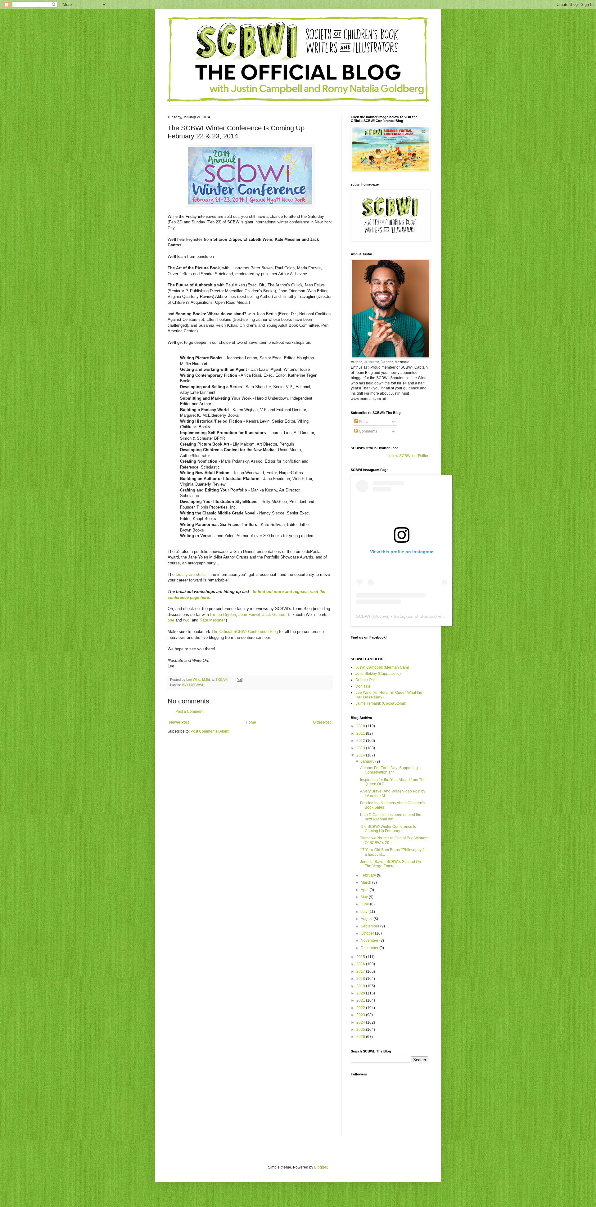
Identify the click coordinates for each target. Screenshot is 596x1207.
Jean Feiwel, (249, 614)
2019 (361, 986)
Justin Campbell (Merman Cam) (382, 667)
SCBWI (363, 616)
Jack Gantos (273, 614)
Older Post (322, 722)
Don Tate (363, 686)
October (368, 933)
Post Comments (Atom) (210, 731)
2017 (361, 971)
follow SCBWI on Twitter (408, 456)
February (369, 875)
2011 (361, 733)
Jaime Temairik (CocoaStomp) (380, 703)
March (366, 882)
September (370, 926)
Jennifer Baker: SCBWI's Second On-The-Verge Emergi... (391, 863)
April (365, 890)
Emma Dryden (223, 614)
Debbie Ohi (365, 680)
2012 (361, 740)
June (365, 904)
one (171, 620)
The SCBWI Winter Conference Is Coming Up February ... (388, 828)
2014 (361, 755)
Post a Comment (189, 711)
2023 (361, 1015)
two (186, 620)
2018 (361, 978)
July (364, 911)
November (370, 940)
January (368, 761)
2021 (361, 1000)
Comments (367, 431)
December (370, 948)
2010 (361, 726)
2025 (361, 1029)
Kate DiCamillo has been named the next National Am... (390, 817)
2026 (361, 1036)
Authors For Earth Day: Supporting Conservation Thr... (389, 770)
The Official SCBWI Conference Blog (244, 631)
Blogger (320, 1167)
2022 (361, 1008)
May (365, 897)
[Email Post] (239, 679)
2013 (361, 748)
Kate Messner (212, 620)
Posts (363, 422)
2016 (361, 964)
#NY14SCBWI (192, 685)
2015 (361, 957)
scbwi (382, 616)
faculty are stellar (191, 574)
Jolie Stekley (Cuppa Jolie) (378, 673)
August (367, 919)
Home (251, 722)
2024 (361, 1022)
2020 (361, 993)
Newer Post (179, 722)
